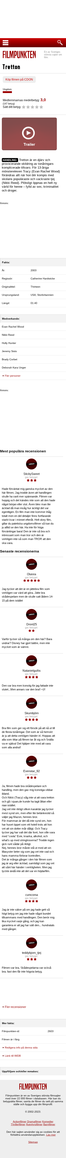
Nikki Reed (8, 334)
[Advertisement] (33, 230)
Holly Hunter (9, 343)
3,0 (43, 100)
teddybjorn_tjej (31, 952)
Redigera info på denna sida (21, 1047)
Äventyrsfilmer (34, 1124)
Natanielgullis (32, 670)
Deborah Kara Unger (14, 367)
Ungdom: (7, 89)
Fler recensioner (15, 1006)
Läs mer (51, 1134)
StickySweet (31, 473)
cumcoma (31, 894)
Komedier (47, 1121)
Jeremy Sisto (9, 351)
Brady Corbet (9, 359)
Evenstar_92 (31, 771)
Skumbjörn (32, 713)
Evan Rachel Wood (13, 326)
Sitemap (33, 1142)
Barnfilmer (49, 1124)
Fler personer (13, 375)
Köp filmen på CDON (19, 79)
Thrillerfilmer (18, 1124)
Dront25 (31, 624)
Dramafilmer (34, 1121)
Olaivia (31, 574)
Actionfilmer (19, 1121)
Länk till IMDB (13, 1055)
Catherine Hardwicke (43, 278)
